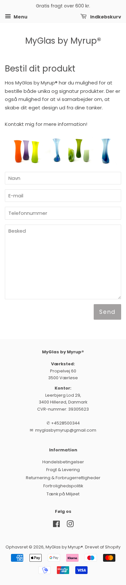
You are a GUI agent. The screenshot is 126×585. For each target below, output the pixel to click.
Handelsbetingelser (63, 462)
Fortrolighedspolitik (63, 486)
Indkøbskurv (105, 16)
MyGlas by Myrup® (63, 41)
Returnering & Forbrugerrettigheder (63, 477)
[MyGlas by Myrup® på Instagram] (70, 525)
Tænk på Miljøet (63, 494)
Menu (20, 16)
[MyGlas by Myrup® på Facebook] (56, 525)
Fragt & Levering (63, 469)
